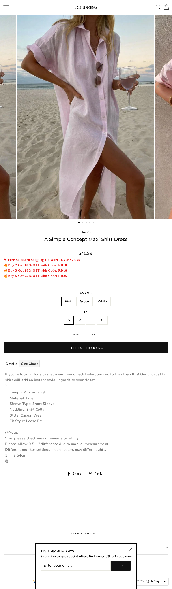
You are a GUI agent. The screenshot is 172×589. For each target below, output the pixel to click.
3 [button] (87, 223)
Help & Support (86, 533)
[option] (86, 117)
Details (11, 363)
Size (86, 312)
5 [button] (94, 223)
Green (84, 301)
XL (102, 320)
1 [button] (79, 223)
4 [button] (90, 223)
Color (86, 293)
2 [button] (83, 223)
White (102, 301)
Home (84, 232)
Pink (68, 301)
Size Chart (29, 363)
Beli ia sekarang (86, 348)
